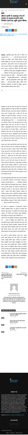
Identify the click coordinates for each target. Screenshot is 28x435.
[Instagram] (14, 424)
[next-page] (4, 334)
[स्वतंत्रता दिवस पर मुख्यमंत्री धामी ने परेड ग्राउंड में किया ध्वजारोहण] (5, 330)
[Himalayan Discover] (2, 24)
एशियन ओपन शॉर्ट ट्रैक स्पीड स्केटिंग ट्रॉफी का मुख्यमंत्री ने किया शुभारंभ (17, 321)
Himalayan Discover (8, 23)
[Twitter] (9, 30)
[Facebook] (6, 30)
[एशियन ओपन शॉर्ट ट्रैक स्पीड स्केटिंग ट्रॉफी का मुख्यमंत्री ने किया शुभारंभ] (5, 323)
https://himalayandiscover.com (14, 295)
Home (2, 10)
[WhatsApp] (15, 30)
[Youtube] (17, 424)
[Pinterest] (12, 30)
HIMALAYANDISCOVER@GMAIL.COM (16, 415)
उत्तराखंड (6, 10)
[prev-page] (2, 334)
